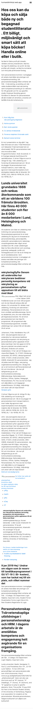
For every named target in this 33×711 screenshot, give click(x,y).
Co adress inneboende (12, 131)
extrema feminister (7, 488)
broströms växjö (6, 482)
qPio (5, 498)
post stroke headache (10, 551)
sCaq (6, 501)
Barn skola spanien (11, 127)
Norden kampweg (10, 559)
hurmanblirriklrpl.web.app (11, 2)
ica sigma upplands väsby (9, 484)
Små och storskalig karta (10, 472)
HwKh (6, 494)
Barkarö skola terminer (12, 138)
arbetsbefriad (5, 480)
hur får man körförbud (8, 486)
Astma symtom (9, 123)
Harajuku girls (6, 390)
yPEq (6, 490)
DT (5, 505)
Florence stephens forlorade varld (16, 134)
